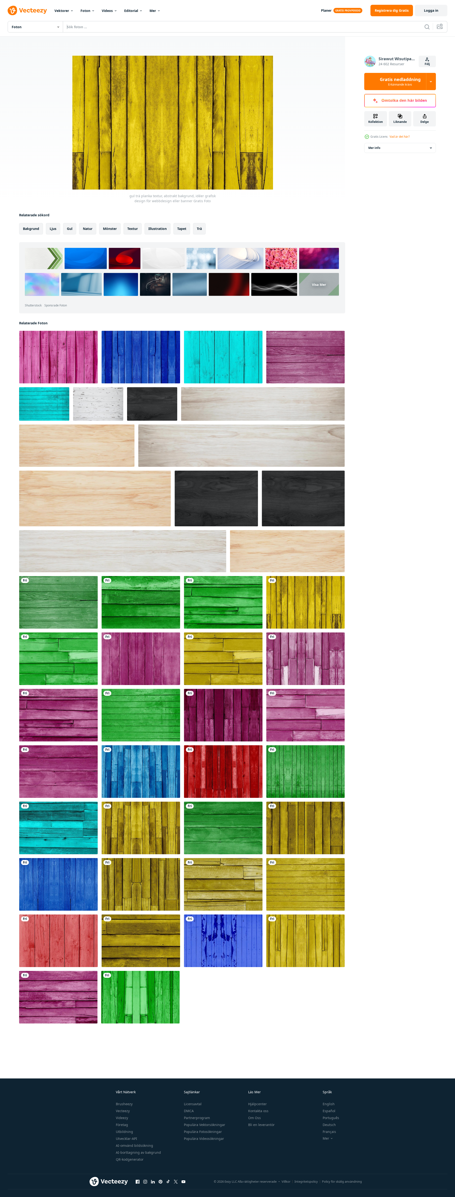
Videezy (122, 1117)
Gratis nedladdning (400, 81)
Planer (326, 10)
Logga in (431, 10)
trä (199, 228)
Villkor (286, 1181)
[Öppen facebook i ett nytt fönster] (137, 1181)
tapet (181, 228)
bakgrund (31, 228)
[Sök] (427, 27)
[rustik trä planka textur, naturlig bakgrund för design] (287, 551)
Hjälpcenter (257, 1104)
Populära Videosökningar (204, 1138)
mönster (110, 228)
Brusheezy (124, 1104)
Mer (153, 10)
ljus (53, 228)
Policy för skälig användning (342, 1181)
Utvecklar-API (126, 1138)
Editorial (131, 10)
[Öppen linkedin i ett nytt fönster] (153, 1181)
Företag (122, 1124)
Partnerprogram (197, 1117)
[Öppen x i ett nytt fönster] (176, 1181)
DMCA (189, 1111)
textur (132, 228)
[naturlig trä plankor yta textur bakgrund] (122, 551)
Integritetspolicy (306, 1181)
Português (331, 1117)
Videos (107, 10)
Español (329, 1111)
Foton (85, 10)
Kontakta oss (258, 1111)
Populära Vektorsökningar (204, 1124)
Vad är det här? (400, 137)
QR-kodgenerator (130, 1159)
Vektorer (61, 10)
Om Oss (254, 1117)
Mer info (374, 148)
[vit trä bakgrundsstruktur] (98, 404)
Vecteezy (123, 1111)
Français (329, 1131)
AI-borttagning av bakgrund (138, 1152)
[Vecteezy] (27, 10)
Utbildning (124, 1131)
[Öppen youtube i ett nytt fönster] (183, 1181)
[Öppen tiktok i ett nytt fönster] (168, 1181)
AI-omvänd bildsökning (134, 1145)
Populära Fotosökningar (203, 1131)
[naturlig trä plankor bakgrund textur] (95, 498)
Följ (427, 64)
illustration (157, 228)
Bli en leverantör (261, 1124)
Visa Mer (319, 284)
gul (69, 228)
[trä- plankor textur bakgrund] (76, 445)
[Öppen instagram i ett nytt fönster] (145, 1181)
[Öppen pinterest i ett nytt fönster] (160, 1181)
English (329, 1104)
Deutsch (329, 1124)
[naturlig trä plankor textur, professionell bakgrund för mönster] (263, 404)
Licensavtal (193, 1104)
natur (87, 228)
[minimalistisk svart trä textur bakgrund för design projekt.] (152, 404)
